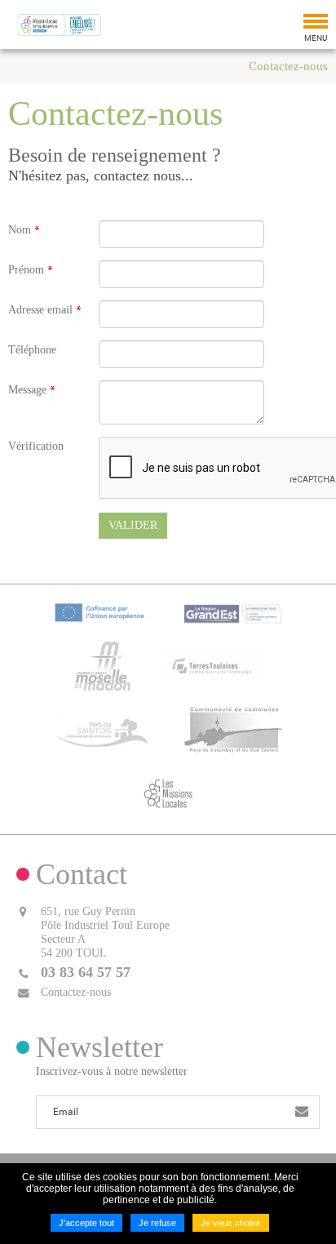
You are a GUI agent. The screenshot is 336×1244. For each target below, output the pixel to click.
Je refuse (157, 1223)
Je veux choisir (231, 1223)
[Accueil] (59, 24)
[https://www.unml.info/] (168, 792)
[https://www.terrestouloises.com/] (212, 664)
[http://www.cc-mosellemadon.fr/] (102, 664)
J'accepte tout (86, 1223)
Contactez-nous (288, 66)
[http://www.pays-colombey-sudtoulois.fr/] (233, 728)
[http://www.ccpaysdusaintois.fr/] (103, 728)
